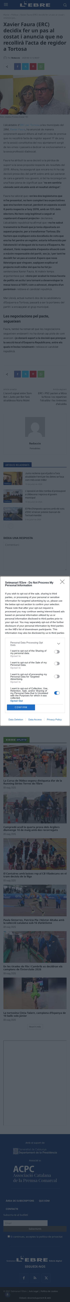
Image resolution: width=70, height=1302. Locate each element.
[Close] (63, 583)
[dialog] (35, 651)
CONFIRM (21, 707)
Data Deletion (15, 719)
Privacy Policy (54, 719)
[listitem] (35, 643)
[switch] (57, 651)
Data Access (35, 719)
